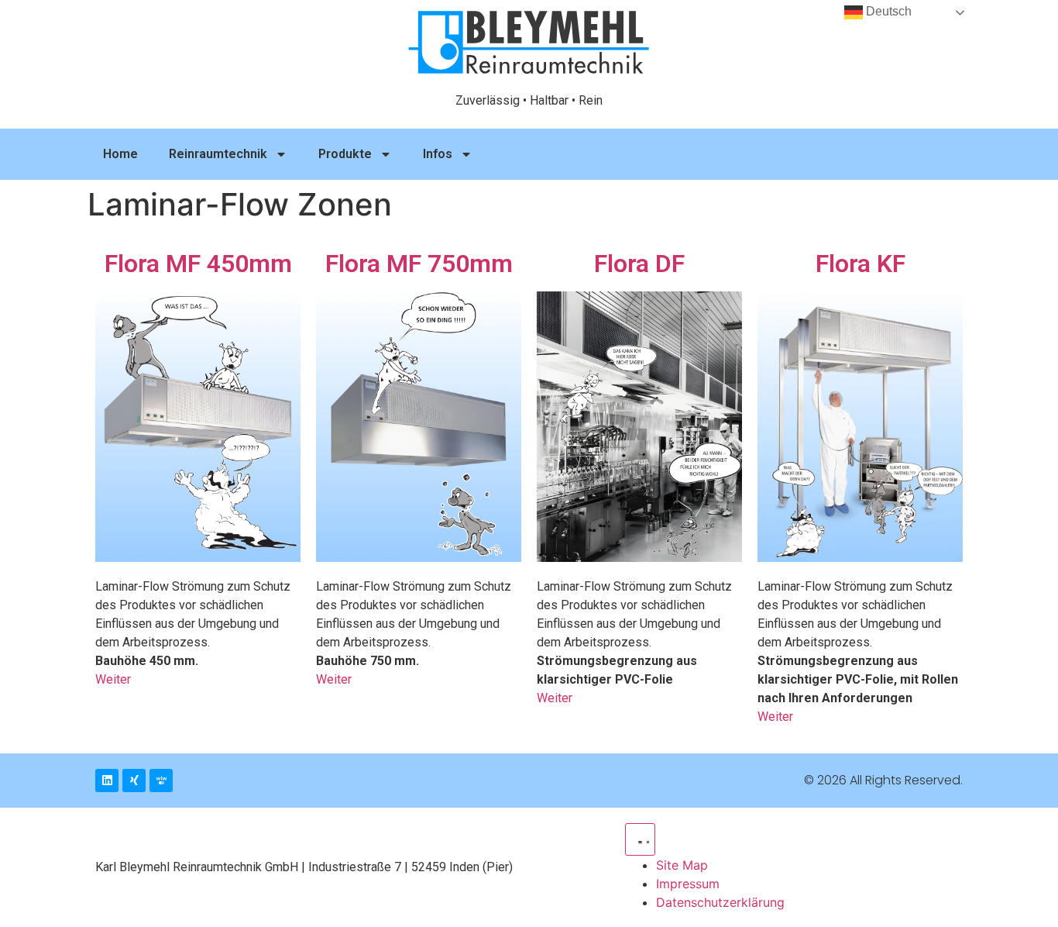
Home (120, 153)
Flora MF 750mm (419, 263)
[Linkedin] (107, 780)
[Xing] (134, 780)
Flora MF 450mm (198, 263)
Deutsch (887, 11)
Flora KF (860, 263)
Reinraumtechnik (218, 153)
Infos (437, 153)
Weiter (113, 679)
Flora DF (639, 263)
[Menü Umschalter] (640, 839)
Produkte (345, 153)
